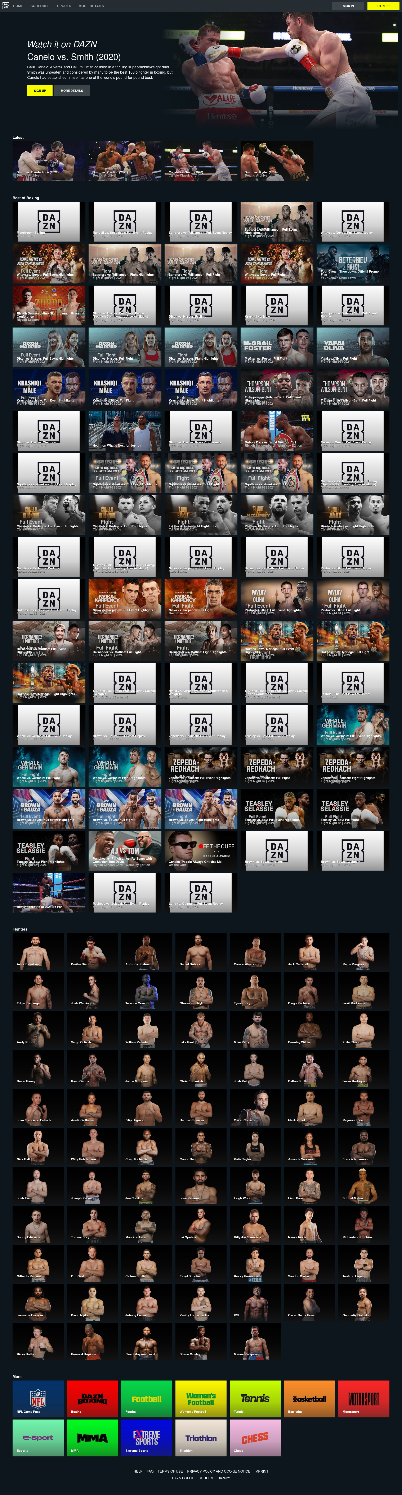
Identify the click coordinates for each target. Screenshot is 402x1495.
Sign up (383, 6)
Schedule (40, 6)
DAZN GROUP (183, 1478)
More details (91, 6)
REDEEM (206, 1478)
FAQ (150, 1471)
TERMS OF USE (170, 1471)
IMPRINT (261, 1471)
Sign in (348, 6)
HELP (138, 1471)
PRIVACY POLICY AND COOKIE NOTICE (218, 1471)
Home (18, 6)
